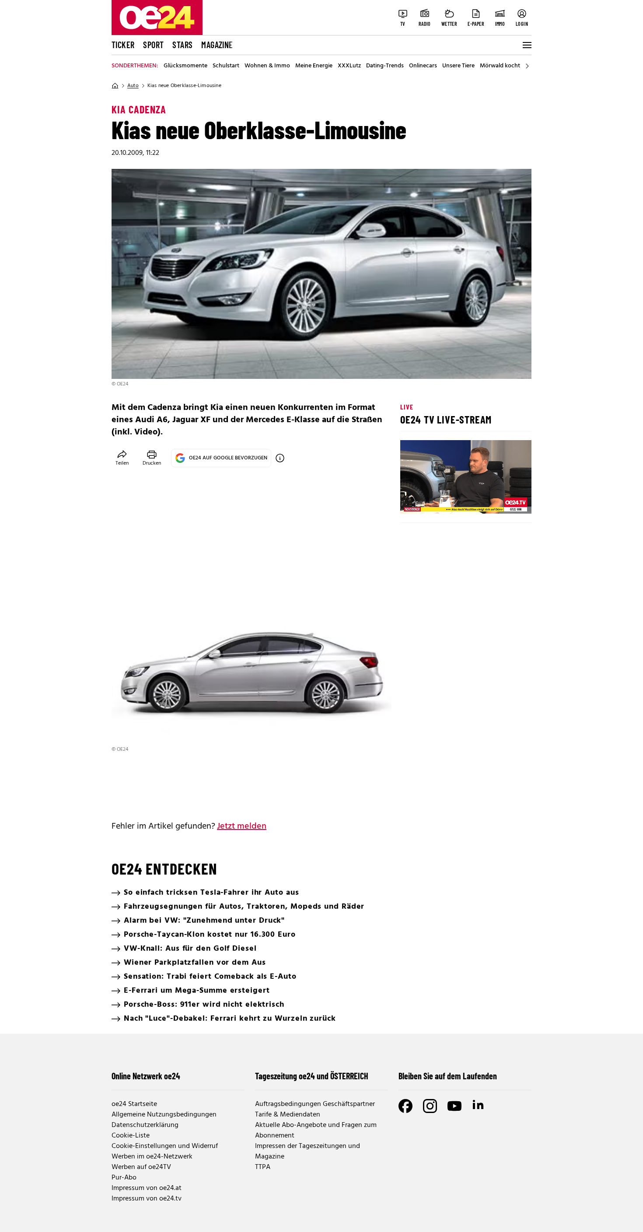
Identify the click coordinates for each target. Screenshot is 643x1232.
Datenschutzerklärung (145, 1125)
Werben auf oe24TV (141, 1167)
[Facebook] (405, 1106)
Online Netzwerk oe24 (146, 1076)
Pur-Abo (124, 1177)
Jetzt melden (241, 826)
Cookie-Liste (131, 1135)
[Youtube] (454, 1106)
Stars (182, 44)
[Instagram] (430, 1106)
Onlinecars (423, 66)
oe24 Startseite (134, 1104)
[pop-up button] (503, 500)
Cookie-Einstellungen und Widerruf (165, 1146)
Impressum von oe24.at (147, 1188)
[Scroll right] (527, 66)
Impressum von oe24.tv (147, 1198)
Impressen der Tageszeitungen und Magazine (307, 1151)
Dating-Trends (385, 66)
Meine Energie (313, 66)
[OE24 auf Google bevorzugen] (280, 458)
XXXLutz (349, 66)
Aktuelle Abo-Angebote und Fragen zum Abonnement (316, 1130)
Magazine (217, 44)
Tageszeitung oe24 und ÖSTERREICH (311, 1076)
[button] (414, 500)
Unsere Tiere (458, 66)
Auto (133, 85)
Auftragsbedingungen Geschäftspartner (315, 1104)
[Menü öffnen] (526, 45)
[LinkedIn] (479, 1106)
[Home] (115, 85)
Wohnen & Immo (267, 66)
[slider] (443, 499)
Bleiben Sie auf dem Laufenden (447, 1076)
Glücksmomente (185, 66)
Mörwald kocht (500, 66)
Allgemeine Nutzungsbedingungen (164, 1114)
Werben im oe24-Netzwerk (152, 1156)
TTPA (262, 1167)
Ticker (123, 44)
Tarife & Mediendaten (287, 1114)
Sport (153, 44)
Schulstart (226, 66)
